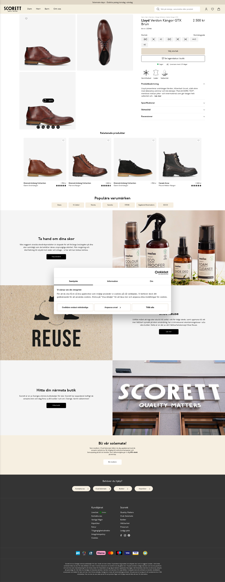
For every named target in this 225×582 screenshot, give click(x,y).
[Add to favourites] (26, 18)
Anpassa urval (111, 307)
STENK (127, 205)
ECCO (165, 205)
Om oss (57, 9)
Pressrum (124, 527)
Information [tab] (112, 281)
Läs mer (169, 332)
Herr (38, 9)
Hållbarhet (125, 523)
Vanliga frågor (97, 520)
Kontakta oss (80, 489)
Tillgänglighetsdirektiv (100, 531)
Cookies (94, 538)
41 (153, 39)
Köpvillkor (142, 489)
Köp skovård (56, 257)
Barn (47, 9)
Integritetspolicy (98, 534)
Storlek (144, 35)
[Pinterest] (128, 535)
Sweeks (110, 205)
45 (145, 45)
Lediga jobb (125, 531)
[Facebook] (121, 535)
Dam (29, 9)
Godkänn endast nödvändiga (75, 307)
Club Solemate (101, 489)
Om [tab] (151, 281)
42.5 (169, 39)
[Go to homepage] (12, 9)
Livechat (98, 513)
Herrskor (151, 17)
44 (185, 39)
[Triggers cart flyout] (219, 9)
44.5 (194, 39)
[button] (145, 553)
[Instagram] (125, 535)
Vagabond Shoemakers (146, 205)
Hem (142, 17)
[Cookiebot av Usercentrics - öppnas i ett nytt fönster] (156, 273)
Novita (93, 205)
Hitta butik (56, 405)
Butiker (121, 489)
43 (178, 39)
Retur (93, 527)
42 (161, 39)
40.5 (145, 39)
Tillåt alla (150, 307)
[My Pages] (206, 9)
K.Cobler (76, 205)
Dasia (59, 205)
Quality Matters (127, 513)
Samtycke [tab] (73, 281)
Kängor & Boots (160, 17)
